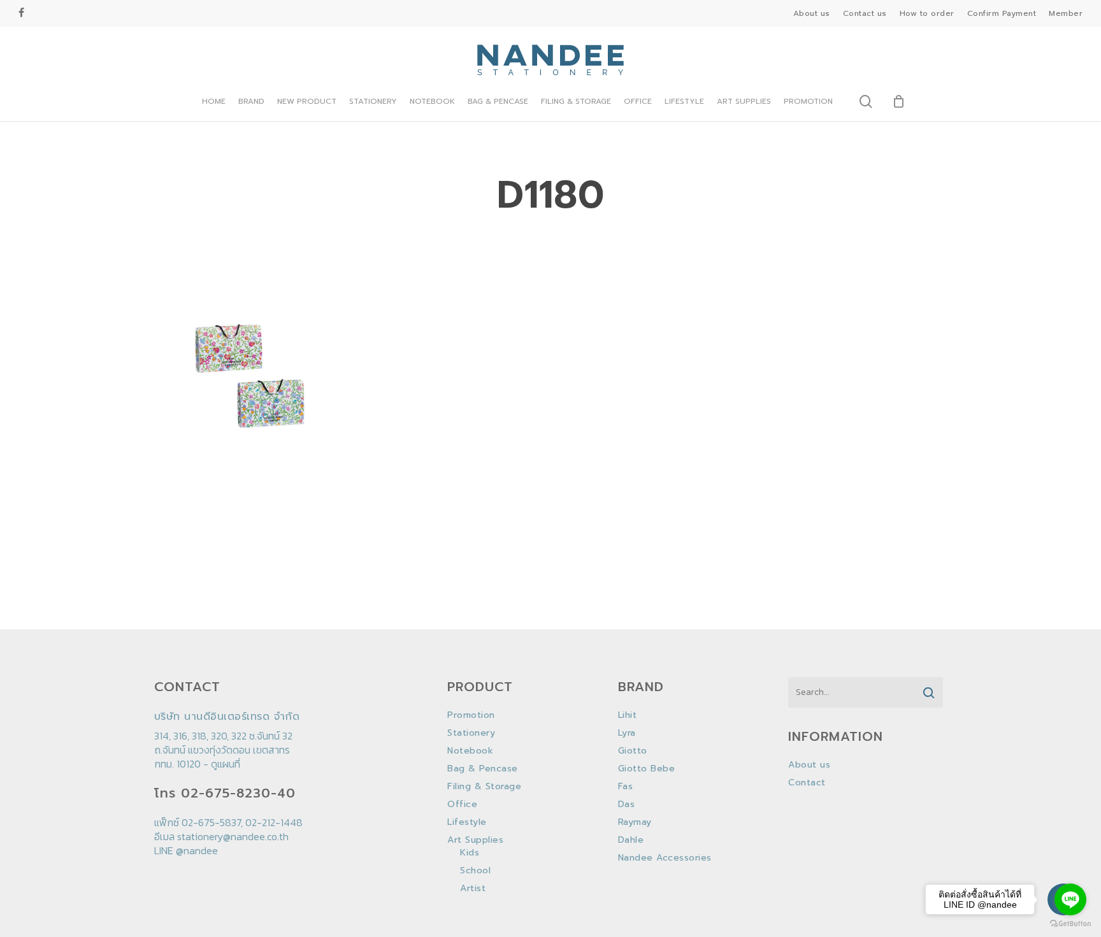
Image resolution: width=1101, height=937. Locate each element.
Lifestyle (467, 822)
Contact (807, 782)
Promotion (471, 715)
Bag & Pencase (482, 768)
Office (462, 804)
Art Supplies (475, 840)
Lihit (627, 715)
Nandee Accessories (665, 858)
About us (809, 765)
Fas (625, 786)
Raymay (635, 822)
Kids (469, 853)
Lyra (627, 733)
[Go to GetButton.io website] (1070, 924)
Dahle (631, 840)
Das (626, 804)
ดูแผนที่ (225, 763)
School (475, 870)
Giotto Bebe (646, 768)
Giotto (632, 751)
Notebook (470, 751)
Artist (473, 888)
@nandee (197, 850)
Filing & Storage (484, 786)
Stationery (471, 733)
